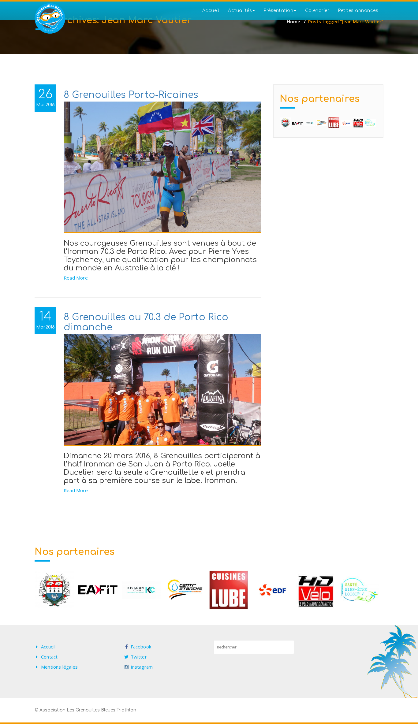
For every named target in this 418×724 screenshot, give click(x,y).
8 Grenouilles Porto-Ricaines (131, 95)
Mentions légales (59, 667)
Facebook (141, 647)
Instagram (142, 667)
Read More (76, 278)
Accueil (210, 10)
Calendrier (317, 10)
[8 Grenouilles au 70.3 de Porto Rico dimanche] (162, 390)
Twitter (139, 657)
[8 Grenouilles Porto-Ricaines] (162, 167)
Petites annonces (358, 10)
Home (293, 21)
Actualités (240, 10)
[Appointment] (50, 18)
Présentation (278, 10)
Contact (49, 657)
